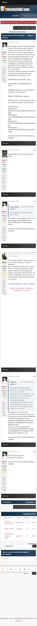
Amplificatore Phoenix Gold (9, 536)
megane (19, 529)
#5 (34, 376)
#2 (34, 150)
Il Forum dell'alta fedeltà (11, 22)
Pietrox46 (19, 522)
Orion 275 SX (9, 529)
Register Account (29, 16)
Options (30, 35)
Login (16, 16)
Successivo (30, 502)
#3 (34, 201)
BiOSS (15, 256)
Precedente (7, 502)
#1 (34, 42)
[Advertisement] (18, 593)
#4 (34, 252)
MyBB (10, 618)
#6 (34, 451)
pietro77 (19, 536)
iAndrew (25, 618)
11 (27, 522)
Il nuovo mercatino (26, 22)
